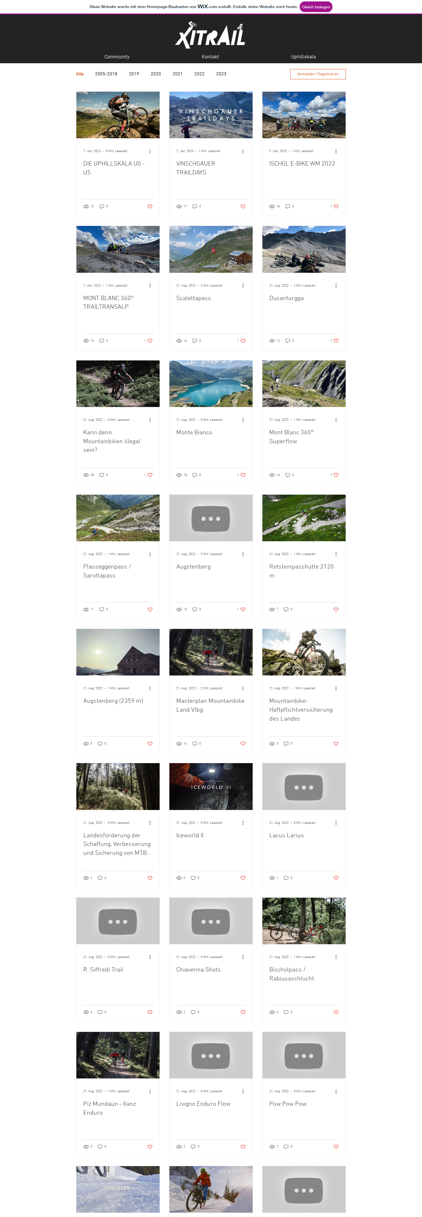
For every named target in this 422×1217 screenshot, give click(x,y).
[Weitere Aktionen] (151, 151)
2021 (178, 74)
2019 (134, 74)
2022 (199, 74)
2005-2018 (106, 74)
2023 (221, 74)
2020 (156, 74)
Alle (80, 74)
